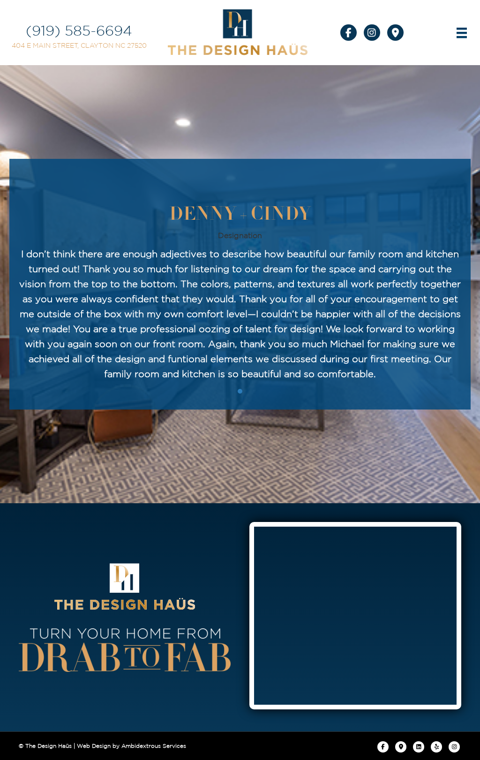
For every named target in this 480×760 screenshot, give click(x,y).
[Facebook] (383, 747)
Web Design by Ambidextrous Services (131, 746)
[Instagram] (454, 747)
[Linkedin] (419, 747)
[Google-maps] (401, 747)
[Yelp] (436, 747)
